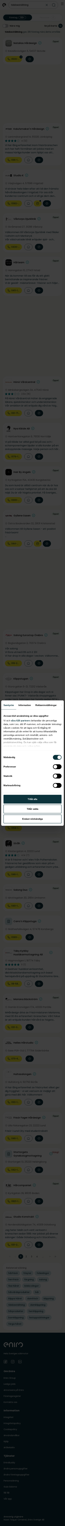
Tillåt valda (32, 809)
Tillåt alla (32, 799)
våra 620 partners (21, 720)
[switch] (57, 766)
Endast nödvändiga (32, 819)
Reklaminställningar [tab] (46, 705)
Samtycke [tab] (8, 705)
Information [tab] (24, 705)
